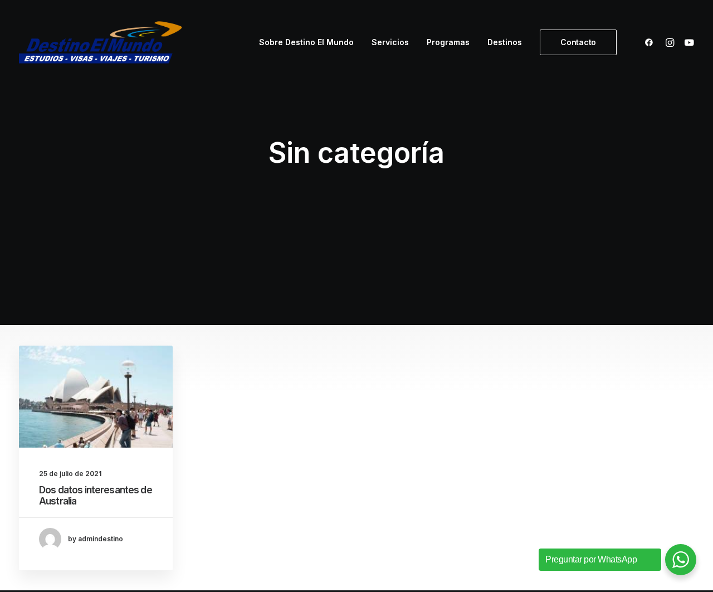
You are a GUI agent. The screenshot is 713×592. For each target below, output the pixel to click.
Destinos (504, 42)
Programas (448, 42)
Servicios (390, 42)
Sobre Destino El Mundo (306, 42)
